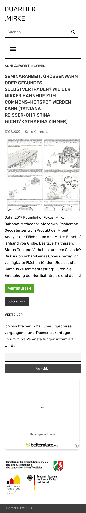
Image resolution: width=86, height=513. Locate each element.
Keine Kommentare (39, 132)
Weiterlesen (19, 288)
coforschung (17, 301)
